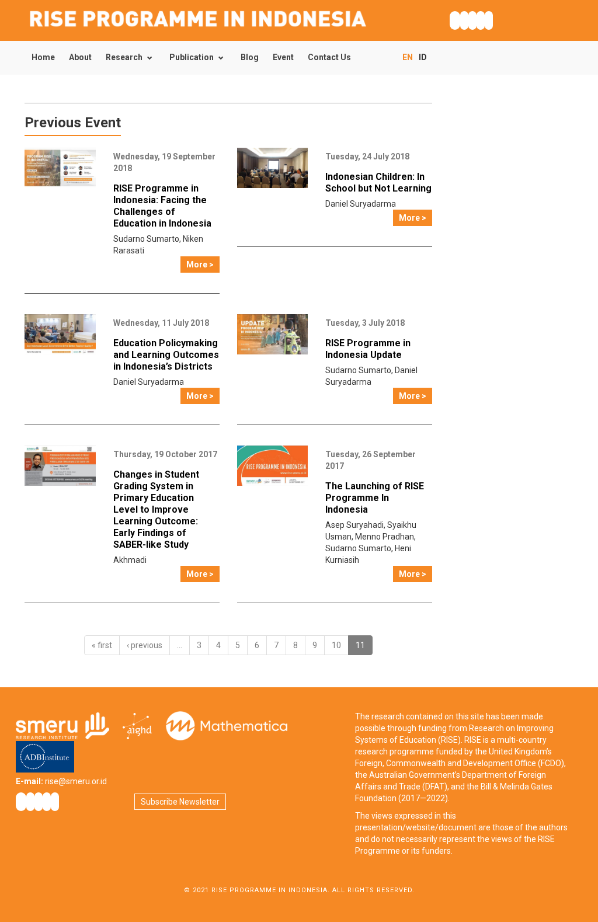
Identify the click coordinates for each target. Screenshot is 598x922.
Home (43, 57)
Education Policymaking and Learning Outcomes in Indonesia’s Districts (166, 355)
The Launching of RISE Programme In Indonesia (374, 498)
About (80, 57)
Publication (191, 57)
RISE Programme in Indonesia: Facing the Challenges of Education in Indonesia (162, 206)
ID (423, 57)
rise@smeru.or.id (76, 781)
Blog (250, 57)
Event (283, 57)
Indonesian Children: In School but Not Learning (378, 182)
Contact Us (329, 57)
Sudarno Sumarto (146, 238)
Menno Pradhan (384, 536)
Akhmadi (130, 560)
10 (336, 645)
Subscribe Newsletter (180, 801)
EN (407, 57)
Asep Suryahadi (354, 525)
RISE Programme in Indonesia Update (368, 349)
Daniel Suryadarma (360, 203)
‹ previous (144, 645)
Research (124, 57)
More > (200, 264)
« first (102, 645)
